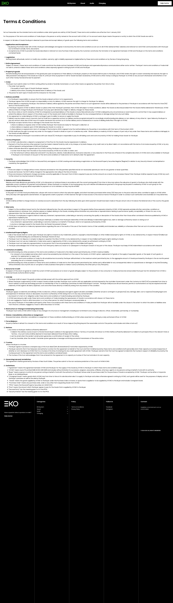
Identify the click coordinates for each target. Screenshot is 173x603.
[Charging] (67, 413)
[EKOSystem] (67, 407)
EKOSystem (40, 407)
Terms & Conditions (77, 407)
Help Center (8, 416)
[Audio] (67, 411)
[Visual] (67, 409)
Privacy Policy (75, 409)
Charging (40, 413)
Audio (38, 411)
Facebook (109, 407)
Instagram (109, 409)
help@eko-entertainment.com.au (151, 407)
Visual (39, 409)
